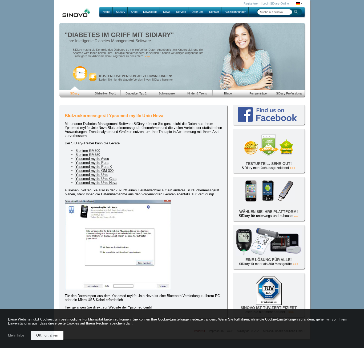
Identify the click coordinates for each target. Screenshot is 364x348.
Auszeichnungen (235, 11)
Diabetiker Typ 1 (105, 93)
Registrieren (251, 3)
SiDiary (120, 11)
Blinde (228, 93)
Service (181, 11)
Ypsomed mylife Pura (91, 163)
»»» (147, 56)
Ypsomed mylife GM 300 (94, 171)
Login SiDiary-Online (275, 3)
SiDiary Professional (289, 93)
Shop (134, 11)
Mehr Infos (16, 335)
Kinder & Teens (197, 93)
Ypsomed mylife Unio (91, 175)
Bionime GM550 (87, 155)
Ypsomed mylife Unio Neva (96, 183)
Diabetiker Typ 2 (136, 93)
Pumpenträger (258, 93)
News (167, 11)
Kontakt (214, 11)
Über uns (198, 11)
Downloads (150, 11)
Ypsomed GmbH (140, 307)
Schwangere (167, 93)
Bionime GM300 (87, 151)
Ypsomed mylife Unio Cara (95, 179)
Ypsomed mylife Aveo (92, 159)
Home (106, 11)
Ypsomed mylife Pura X (93, 167)
